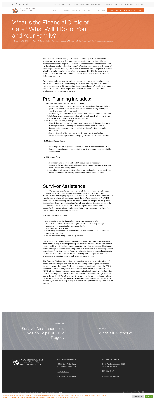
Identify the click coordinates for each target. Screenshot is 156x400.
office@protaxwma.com (67, 376)
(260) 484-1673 (63, 371)
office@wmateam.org (111, 376)
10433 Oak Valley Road (66, 364)
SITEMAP (43, 392)
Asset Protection (39, 41)
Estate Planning (52, 41)
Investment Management (68, 41)
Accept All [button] (149, 396)
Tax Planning (83, 41)
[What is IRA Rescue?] (116, 331)
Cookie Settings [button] (137, 396)
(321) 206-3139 (108, 371)
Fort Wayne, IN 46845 (66, 366)
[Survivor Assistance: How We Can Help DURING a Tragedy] (40, 331)
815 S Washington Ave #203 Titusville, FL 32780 (113, 365)
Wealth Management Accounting (101, 41)
